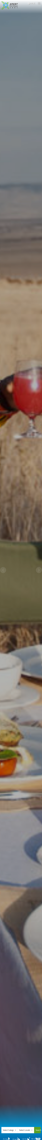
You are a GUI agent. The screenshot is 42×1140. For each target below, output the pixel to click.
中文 (32, 3)
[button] (3, 570)
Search (38, 1130)
